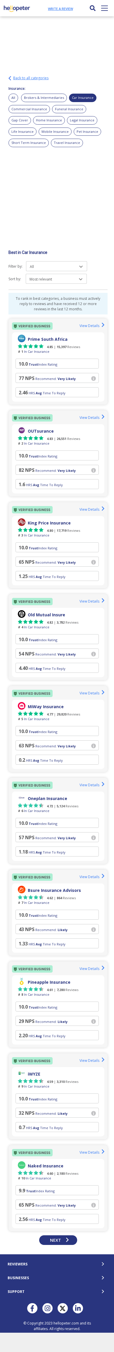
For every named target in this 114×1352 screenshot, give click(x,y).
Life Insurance (22, 131)
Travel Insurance (67, 142)
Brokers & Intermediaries (44, 97)
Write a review (60, 8)
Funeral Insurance (69, 109)
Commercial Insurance (29, 109)
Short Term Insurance (28, 142)
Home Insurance (49, 120)
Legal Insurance (82, 120)
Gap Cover (19, 120)
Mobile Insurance (55, 131)
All (13, 97)
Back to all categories (31, 77)
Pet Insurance (87, 131)
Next (55, 1240)
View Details (89, 325)
